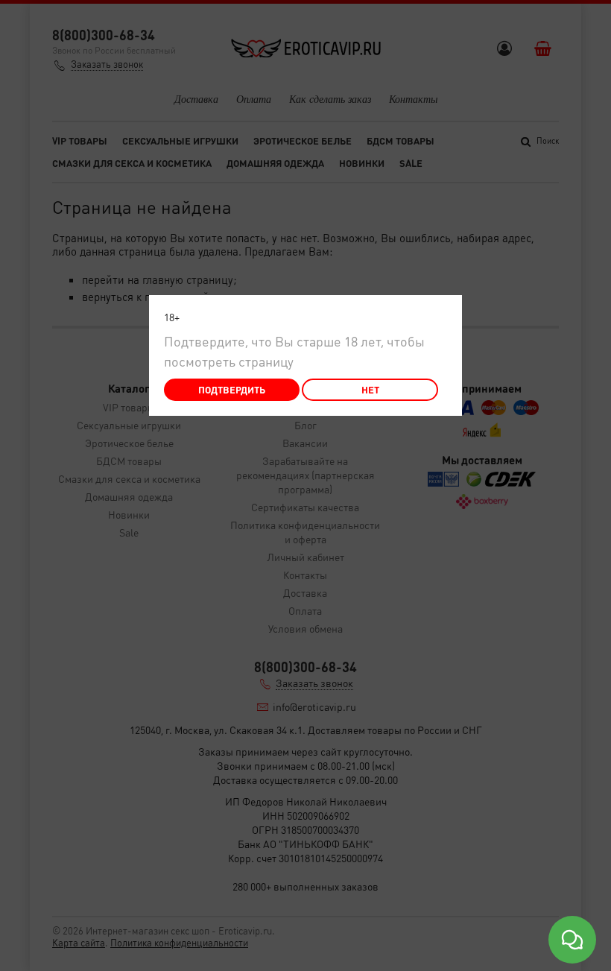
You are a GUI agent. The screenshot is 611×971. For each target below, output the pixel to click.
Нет (370, 389)
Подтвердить (231, 389)
